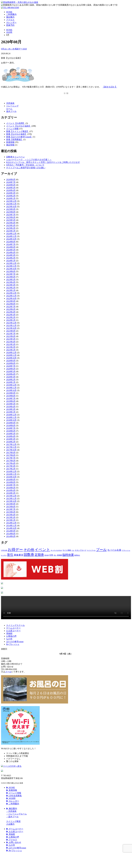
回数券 (29, 555)
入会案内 (10, 824)
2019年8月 (10, 396)
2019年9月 (10, 393)
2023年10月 (11, 269)
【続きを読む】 (110, 87)
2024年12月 (11, 233)
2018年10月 (11, 420)
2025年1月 (10, 231)
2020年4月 (10, 374)
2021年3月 (10, 344)
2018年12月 (11, 415)
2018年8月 (10, 425)
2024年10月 (11, 239)
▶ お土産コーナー (14, 831)
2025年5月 (10, 220)
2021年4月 (10, 342)
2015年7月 (10, 509)
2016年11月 (11, 474)
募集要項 (18, 555)
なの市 (9, 639)
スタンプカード (80, 550)
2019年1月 (10, 412)
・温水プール (12, 817)
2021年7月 (10, 334)
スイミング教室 (13, 821)
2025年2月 (10, 228)
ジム (72, 550)
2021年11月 (11, 325)
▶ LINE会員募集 (14, 796)
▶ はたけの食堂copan (16, 848)
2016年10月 (11, 477)
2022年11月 (11, 296)
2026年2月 (10, 196)
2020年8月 (10, 363)
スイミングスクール (15, 625)
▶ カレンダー (12, 801)
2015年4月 (10, 515)
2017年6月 (10, 461)
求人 (55, 555)
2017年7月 (10, 458)
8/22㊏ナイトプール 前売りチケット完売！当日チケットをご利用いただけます (43, 162)
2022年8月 (10, 304)
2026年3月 (10, 193)
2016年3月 (10, 493)
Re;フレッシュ (12, 644)
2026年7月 (10, 182)
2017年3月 (10, 466)
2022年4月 (10, 312)
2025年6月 (10, 217)
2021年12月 (11, 323)
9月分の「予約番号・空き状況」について (25, 165)
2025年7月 (10, 215)
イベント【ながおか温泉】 (18, 126)
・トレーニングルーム (16, 814)
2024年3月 (10, 255)
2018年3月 (10, 439)
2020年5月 (10, 371)
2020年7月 (10, 366)
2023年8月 (10, 271)
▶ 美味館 (10, 834)
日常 (51, 555)
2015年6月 (10, 512)
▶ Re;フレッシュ (14, 850)
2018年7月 (10, 428)
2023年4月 (10, 282)
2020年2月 (10, 379)
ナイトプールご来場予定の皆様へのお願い (25, 168)
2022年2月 (10, 317)
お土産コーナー (13, 631)
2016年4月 (10, 490)
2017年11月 (11, 447)
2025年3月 (10, 225)
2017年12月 (11, 444)
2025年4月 (10, 223)
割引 (10, 554)
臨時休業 (68, 554)
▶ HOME (10, 787)
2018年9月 (10, 423)
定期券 (39, 554)
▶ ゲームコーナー (14, 829)
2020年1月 (10, 382)
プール (101, 550)
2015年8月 (10, 507)
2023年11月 (11, 266)
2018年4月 (10, 436)
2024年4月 (10, 252)
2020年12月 (11, 352)
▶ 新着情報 (11, 790)
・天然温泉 (11, 811)
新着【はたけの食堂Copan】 (19, 137)
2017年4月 (10, 463)
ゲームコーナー (13, 628)
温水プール (11, 111)
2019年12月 (11, 385)
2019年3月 (10, 409)
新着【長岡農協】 (14, 139)
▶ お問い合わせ (13, 842)
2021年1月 (10, 350)
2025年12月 (11, 201)
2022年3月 (10, 315)
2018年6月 (10, 431)
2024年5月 (10, 250)
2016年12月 (11, 471)
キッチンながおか (56, 550)
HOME (9, 30)
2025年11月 (11, 204)
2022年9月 (10, 301)
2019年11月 (11, 388)
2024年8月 (10, 242)
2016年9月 (10, 479)
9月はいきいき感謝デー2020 (14, 49)
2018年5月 (10, 434)
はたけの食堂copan (14, 641)
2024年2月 (10, 258)
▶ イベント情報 (13, 793)
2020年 (9, 32)
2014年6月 (10, 536)
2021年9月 (10, 331)
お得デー (15, 549)
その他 (28, 550)
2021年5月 (10, 339)
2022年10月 (11, 298)
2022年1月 (10, 320)
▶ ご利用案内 (12, 804)
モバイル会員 (114, 550)
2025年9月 (10, 209)
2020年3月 (10, 377)
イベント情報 (12, 129)
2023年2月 (10, 288)
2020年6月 (10, 369)
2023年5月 (10, 279)
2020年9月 (10, 361)
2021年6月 (10, 336)
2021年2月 (10, 347)
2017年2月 (10, 469)
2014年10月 (11, 528)
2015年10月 (11, 501)
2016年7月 (10, 485)
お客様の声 (11, 636)
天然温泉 (10, 103)
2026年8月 (10, 179)
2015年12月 (11, 496)
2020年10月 (11, 358)
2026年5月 (10, 188)
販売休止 (77, 555)
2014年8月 (10, 534)
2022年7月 (10, 306)
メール (8, 672)
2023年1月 (10, 290)
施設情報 (10, 145)
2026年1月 (10, 198)
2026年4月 (10, 190)
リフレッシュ (126, 550)
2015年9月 (10, 504)
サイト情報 (67, 550)
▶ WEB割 (10, 798)
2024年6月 (10, 247)
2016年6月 (10, 488)
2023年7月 (10, 274)
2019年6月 (10, 401)
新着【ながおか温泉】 (16, 134)
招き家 (46, 555)
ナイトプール (91, 550)
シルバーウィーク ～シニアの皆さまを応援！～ (29, 159)
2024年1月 (10, 261)
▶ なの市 (10, 845)
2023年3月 (10, 285)
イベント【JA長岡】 (15, 123)
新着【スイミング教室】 (17, 131)
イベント (42, 549)
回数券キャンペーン (15, 157)
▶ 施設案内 (11, 808)
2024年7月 (10, 244)
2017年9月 (10, 452)
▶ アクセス (11, 840)
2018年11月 (11, 417)
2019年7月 (10, 398)
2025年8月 (10, 212)
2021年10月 (11, 328)
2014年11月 (11, 525)
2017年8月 (10, 455)
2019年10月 (11, 390)
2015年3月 (10, 517)
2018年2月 (10, 442)
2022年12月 (11, 293)
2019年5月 (10, 404)
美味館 (59, 555)
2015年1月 (10, 520)
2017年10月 (11, 450)
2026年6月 (10, 185)
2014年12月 (11, 523)
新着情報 (10, 142)
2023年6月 (10, 277)
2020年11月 (11, 355)
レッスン (4, 555)
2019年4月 (10, 407)
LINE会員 (4, 550)
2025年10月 (11, 206)
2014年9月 (10, 531)
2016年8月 (10, 482)
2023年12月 (11, 263)
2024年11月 (11, 236)
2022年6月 (10, 309)
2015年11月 (11, 498)
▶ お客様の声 (12, 837)
